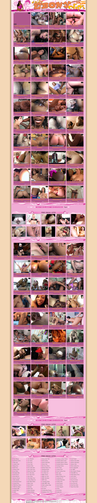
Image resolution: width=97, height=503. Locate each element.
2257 (47, 497)
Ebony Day (30, 488)
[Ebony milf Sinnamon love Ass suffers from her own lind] (22, 163)
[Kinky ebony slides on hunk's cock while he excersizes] (57, 24)
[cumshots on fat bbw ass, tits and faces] (22, 394)
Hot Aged (58, 473)
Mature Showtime (75, 462)
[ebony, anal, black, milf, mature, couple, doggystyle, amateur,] (57, 376)
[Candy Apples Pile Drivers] (57, 307)
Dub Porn (19, 237)
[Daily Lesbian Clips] (75, 255)
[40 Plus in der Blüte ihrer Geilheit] (22, 76)
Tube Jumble (48, 437)
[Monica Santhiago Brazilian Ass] (39, 59)
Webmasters (53, 497)
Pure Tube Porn (31, 469)
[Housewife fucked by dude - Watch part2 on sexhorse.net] (39, 255)
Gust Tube (30, 462)
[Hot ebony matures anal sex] (22, 42)
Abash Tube (63, 449)
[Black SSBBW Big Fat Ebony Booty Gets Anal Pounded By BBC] (39, 94)
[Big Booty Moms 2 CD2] (57, 198)
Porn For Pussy (74, 480)
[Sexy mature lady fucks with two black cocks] (57, 359)
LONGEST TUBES (49, 207)
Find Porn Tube (74, 485)
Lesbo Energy (59, 483)
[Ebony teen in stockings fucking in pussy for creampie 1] (22, 146)
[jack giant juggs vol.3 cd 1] (57, 146)
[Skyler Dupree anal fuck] (75, 76)
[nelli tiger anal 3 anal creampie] (39, 290)
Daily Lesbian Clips (46, 485)
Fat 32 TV (44, 487)
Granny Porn (59, 469)
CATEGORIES (58, 207)
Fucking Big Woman (47, 490)
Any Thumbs (31, 459)
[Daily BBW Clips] (75, 24)
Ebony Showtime (46, 462)
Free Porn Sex (74, 483)
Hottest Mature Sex (60, 476)
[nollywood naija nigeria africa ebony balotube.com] (57, 163)
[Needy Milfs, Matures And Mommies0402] (75, 180)
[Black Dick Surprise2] (39, 42)
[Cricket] (57, 94)
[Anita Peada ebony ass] (57, 42)
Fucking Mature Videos (61, 462)
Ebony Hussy (45, 460)
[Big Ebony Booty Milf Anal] (22, 94)
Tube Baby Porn (31, 478)
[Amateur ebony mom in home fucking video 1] (39, 163)
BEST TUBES (31, 207)
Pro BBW (73, 469)
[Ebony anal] (75, 290)
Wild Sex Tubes (33, 449)
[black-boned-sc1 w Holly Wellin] (22, 272)
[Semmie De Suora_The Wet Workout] (22, 111)
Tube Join (48, 225)
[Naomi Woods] (75, 342)
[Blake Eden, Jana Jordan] (75, 359)
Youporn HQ (48, 449)
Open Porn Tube (75, 487)
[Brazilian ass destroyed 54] (57, 394)
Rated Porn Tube (32, 471)
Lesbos (57, 488)
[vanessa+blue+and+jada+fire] (39, 359)
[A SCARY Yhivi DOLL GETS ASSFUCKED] (22, 376)
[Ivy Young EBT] (39, 324)
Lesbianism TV (59, 478)
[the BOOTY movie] (57, 128)
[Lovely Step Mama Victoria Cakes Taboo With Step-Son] (75, 198)
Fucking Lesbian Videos (61, 459)
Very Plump (19, 225)
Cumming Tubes (46, 481)
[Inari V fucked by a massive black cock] (57, 324)
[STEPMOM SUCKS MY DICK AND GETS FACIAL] (39, 376)
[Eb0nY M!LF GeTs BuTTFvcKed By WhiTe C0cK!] (75, 272)
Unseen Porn (78, 437)
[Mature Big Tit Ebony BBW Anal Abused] (75, 146)
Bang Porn (77, 225)
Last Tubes (48, 237)
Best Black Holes (31, 481)
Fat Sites (44, 488)
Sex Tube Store (31, 474)
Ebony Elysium (31, 490)
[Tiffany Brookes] (75, 324)
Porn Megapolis (74, 467)
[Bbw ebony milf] (75, 111)
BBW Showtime (45, 478)
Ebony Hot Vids (45, 459)
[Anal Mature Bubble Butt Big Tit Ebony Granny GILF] (22, 24)
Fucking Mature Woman (62, 464)
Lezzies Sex (59, 492)
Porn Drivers (19, 437)
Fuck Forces (78, 237)
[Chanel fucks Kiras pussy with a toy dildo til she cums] (22, 307)
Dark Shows (30, 485)
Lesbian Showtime (60, 480)
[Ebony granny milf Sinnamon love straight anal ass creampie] (22, 59)
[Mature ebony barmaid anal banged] (75, 94)
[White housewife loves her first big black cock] (22, 198)
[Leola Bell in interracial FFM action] (22, 324)
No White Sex (45, 473)
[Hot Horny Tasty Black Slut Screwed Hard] (22, 359)
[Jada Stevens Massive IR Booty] (22, 128)
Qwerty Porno (33, 437)
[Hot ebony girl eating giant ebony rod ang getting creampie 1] (57, 290)
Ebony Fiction (31, 492)
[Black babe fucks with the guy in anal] (39, 24)
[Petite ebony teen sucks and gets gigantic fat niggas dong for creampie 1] (57, 76)
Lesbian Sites (59, 481)
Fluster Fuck (34, 237)
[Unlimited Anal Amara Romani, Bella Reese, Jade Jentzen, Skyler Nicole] (57, 180)
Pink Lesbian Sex (75, 466)
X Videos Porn (74, 481)
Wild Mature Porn (75, 474)
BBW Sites (44, 480)
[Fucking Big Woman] (75, 42)
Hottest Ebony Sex (46, 467)
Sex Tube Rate (31, 473)
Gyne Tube (30, 464)
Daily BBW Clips (46, 483)
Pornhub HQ (63, 237)
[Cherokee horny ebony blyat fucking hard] (39, 307)
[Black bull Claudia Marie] (22, 255)
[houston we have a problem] (75, 376)
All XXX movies (33, 225)
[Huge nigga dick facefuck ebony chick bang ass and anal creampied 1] (39, 111)
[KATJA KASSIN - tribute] (22, 411)
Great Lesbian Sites (60, 471)
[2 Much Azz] (75, 59)
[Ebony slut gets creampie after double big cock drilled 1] (39, 128)
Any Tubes (30, 460)
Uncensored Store (63, 437)
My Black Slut (45, 471)
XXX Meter (73, 476)
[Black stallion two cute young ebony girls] (39, 180)
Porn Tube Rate (31, 467)
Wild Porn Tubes (19, 449)
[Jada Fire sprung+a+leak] (57, 272)
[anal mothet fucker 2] (39, 342)
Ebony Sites (44, 464)
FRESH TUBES (40, 207)
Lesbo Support (59, 487)
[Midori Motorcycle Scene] (57, 342)
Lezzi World (73, 459)
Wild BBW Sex (74, 473)
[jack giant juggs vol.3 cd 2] (39, 198)
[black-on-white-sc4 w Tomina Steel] (22, 342)
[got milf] (39, 272)
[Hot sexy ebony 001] (57, 59)
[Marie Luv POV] (39, 394)
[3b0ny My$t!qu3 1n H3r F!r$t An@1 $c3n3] (75, 394)
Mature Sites (74, 464)
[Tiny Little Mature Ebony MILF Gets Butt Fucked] (39, 411)
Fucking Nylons (60, 466)
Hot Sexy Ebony (45, 466)
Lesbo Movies (59, 485)
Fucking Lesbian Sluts (47, 492)
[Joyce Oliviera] (39, 146)
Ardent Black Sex (32, 480)
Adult (78, 449)
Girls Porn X (74, 478)
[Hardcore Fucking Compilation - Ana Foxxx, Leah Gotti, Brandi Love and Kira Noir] (75, 307)
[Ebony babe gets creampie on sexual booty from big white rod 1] (75, 163)
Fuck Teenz (59, 467)
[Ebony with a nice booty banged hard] (75, 128)
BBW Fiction (45, 474)
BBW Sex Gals (45, 476)
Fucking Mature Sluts (61, 460)
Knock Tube (30, 466)
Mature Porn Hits (75, 460)
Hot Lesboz (59, 474)
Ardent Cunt (63, 225)
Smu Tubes (30, 476)
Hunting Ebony (45, 469)
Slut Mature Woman (75, 471)
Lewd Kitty (59, 490)
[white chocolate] (39, 76)
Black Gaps (30, 483)
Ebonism (30, 487)
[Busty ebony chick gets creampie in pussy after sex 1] (57, 111)
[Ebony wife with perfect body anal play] (22, 290)
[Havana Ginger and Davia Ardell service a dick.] (57, 255)
